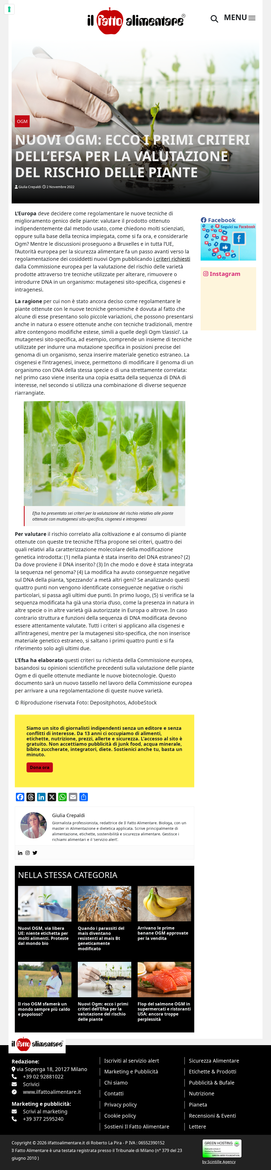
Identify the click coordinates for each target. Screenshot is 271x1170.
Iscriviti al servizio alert (131, 1060)
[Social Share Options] (208, 323)
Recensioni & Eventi (212, 1115)
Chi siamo (116, 1082)
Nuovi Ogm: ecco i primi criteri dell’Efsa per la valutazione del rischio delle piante (103, 1011)
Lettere (197, 1126)
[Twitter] (35, 852)
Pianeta (198, 1104)
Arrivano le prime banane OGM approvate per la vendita (163, 933)
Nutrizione (201, 1093)
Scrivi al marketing (45, 1111)
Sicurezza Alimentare (214, 1060)
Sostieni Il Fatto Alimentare (136, 1126)
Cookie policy (120, 1115)
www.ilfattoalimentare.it (52, 1091)
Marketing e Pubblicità (131, 1071)
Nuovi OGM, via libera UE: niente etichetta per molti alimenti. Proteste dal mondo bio (43, 935)
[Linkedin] (20, 852)
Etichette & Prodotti (212, 1071)
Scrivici (31, 1084)
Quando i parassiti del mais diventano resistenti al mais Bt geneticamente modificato (101, 938)
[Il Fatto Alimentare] (135, 20)
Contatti (114, 1093)
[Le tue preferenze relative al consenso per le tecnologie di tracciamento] (9, 9)
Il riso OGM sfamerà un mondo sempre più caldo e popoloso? (44, 1009)
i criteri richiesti (171, 258)
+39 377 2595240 (43, 1118)
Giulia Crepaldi (30, 186)
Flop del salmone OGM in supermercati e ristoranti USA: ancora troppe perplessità (164, 1011)
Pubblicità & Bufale (211, 1082)
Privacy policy (120, 1104)
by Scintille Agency (219, 1161)
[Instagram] (27, 852)
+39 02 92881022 (43, 1076)
